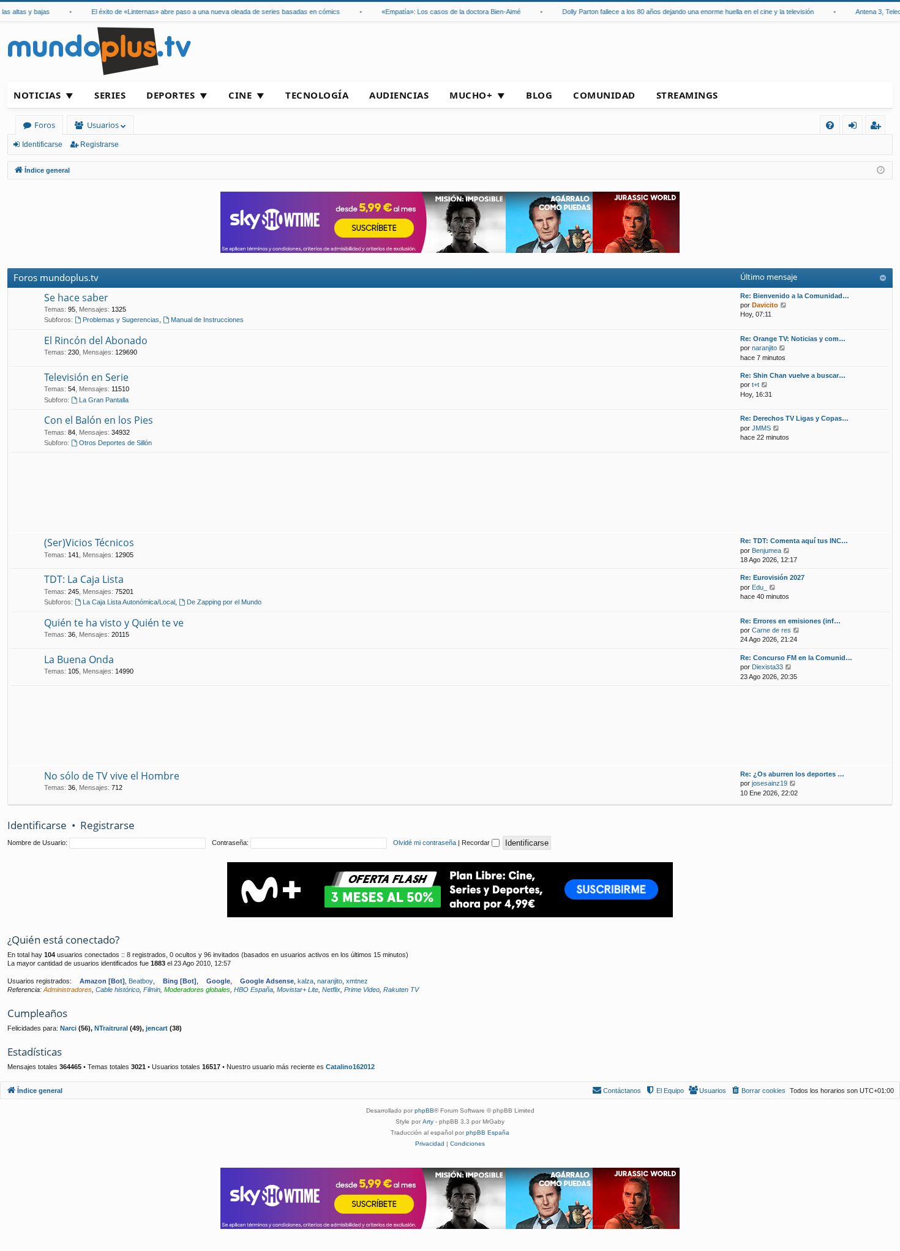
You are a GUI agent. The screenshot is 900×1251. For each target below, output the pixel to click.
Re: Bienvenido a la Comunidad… (794, 295)
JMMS (761, 428)
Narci (68, 1028)
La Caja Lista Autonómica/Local (129, 602)
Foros (44, 124)
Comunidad (604, 95)
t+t (755, 384)
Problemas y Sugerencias (121, 319)
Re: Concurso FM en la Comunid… (796, 657)
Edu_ (759, 587)
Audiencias (399, 95)
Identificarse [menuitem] (855, 127)
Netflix (331, 989)
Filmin (151, 989)
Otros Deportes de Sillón (115, 442)
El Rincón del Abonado (96, 340)
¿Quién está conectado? (63, 940)
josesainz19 (769, 783)
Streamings (687, 95)
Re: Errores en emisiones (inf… (790, 621)
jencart (157, 1028)
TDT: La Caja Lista (84, 579)
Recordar (477, 842)
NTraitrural (111, 1028)
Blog (539, 95)
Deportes (170, 95)
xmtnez (357, 981)
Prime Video (362, 989)
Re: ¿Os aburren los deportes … (792, 774)
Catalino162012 (350, 1066)
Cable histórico (118, 989)
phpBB (424, 1110)
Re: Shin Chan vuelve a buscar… (793, 375)
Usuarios (103, 124)
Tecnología (316, 95)
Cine (240, 95)
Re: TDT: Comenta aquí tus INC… (794, 540)
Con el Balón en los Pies (98, 420)
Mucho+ (470, 95)
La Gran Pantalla (104, 400)
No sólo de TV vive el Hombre (111, 776)
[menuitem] (829, 125)
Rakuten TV (401, 989)
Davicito (765, 305)
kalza (305, 981)
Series (110, 95)
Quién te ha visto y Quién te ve (114, 622)
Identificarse (42, 144)
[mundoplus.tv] (99, 50)
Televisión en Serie (86, 377)
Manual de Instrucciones (207, 319)
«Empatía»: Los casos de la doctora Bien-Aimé (438, 11)
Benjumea (766, 550)
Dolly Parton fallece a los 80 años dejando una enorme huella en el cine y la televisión (675, 11)
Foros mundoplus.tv (56, 277)
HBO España (253, 989)
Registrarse (99, 144)
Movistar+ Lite (297, 989)
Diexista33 (767, 667)
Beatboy (141, 981)
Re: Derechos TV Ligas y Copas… (794, 418)
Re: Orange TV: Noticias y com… (793, 338)
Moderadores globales (197, 989)
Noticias (37, 95)
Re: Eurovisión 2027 (772, 577)
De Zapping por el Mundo (224, 602)
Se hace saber (76, 297)
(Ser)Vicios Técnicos (89, 542)
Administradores (67, 989)
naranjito (764, 347)
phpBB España (487, 1132)
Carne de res (771, 630)
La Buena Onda (79, 659)
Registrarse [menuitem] (878, 127)
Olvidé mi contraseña (424, 842)
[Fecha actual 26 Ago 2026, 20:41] (881, 170)
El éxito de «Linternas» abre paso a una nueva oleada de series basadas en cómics (203, 11)
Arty (427, 1121)
